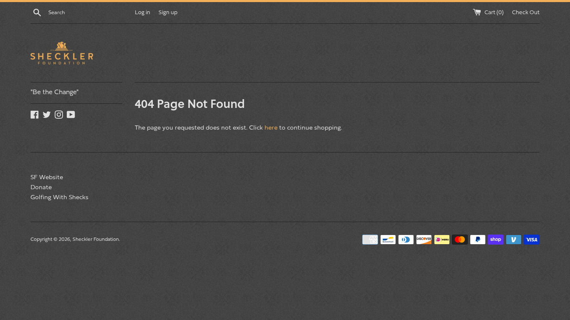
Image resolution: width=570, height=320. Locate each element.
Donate (41, 188)
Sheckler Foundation (96, 239)
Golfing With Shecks (59, 198)
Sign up (168, 12)
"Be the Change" (54, 92)
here (271, 128)
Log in (142, 12)
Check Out (526, 12)
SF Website (46, 178)
